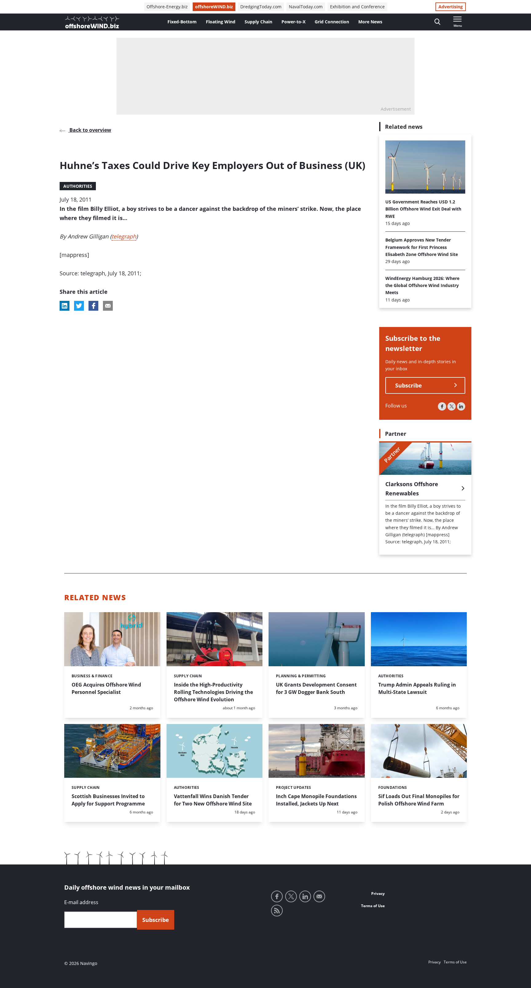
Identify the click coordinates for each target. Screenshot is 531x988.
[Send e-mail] (319, 896)
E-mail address (81, 902)
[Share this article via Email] (108, 306)
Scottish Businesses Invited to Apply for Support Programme (108, 800)
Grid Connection (332, 22)
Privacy (378, 893)
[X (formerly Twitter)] (451, 406)
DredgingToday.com (260, 7)
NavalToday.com (306, 7)
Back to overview (89, 130)
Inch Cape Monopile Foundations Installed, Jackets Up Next (316, 800)
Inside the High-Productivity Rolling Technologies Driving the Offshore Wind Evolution (213, 692)
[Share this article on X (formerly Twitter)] (79, 306)
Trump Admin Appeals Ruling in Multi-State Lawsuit (417, 688)
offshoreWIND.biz (214, 7)
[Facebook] (442, 406)
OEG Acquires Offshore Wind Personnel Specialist (106, 688)
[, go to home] (92, 22)
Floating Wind (220, 22)
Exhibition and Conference (357, 7)
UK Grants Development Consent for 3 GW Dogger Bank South (316, 688)
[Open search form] (437, 22)
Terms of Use (373, 905)
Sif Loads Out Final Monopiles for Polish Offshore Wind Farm (418, 800)
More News (370, 22)
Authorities (77, 186)
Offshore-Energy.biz (167, 7)
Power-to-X (293, 22)
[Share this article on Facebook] (93, 306)
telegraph (124, 236)
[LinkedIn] (461, 406)
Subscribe (408, 385)
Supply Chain (258, 22)
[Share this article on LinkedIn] (64, 306)
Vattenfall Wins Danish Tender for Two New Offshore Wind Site (213, 800)
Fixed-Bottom (182, 22)
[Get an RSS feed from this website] (277, 910)
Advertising (451, 7)
